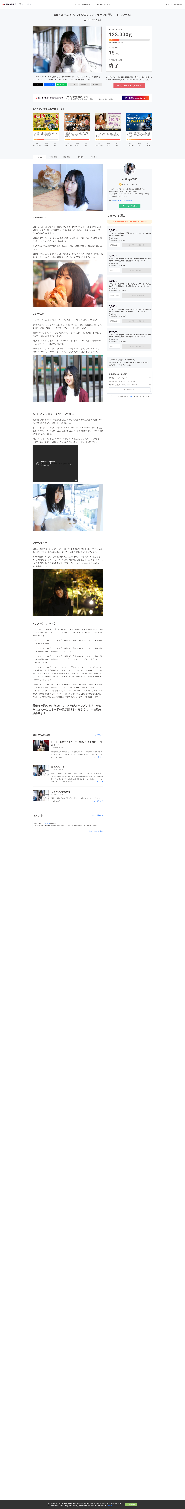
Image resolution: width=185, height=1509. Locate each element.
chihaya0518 (90, 20)
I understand (131, 1504)
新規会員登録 (178, 4)
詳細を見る (113, 245)
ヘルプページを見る (130, 389)
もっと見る (96, 735)
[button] (135, 98)
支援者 (66, 157)
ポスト (39, 84)
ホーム (39, 157)
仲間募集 (81, 157)
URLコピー (74, 84)
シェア (51, 84)
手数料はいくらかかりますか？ (118, 378)
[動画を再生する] (67, 49)
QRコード (98, 84)
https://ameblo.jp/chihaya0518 (122, 200)
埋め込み (86, 84)
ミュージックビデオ (60, 791)
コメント (94, 157)
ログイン (169, 4)
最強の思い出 (57, 766)
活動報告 (53, 157)
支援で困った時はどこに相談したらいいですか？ (123, 385)
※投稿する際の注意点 (95, 831)
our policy (109, 1506)
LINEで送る (62, 84)
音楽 (99, 20)
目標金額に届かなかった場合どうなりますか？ (122, 381)
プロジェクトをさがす (104, 4)
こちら (130, 396)
